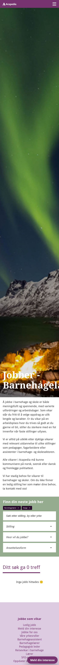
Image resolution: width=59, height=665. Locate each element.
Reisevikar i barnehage (29, 650)
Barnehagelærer (30, 643)
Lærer (29, 654)
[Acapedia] (9, 4)
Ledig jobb (29, 625)
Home (5, 398)
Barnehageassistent (29, 639)
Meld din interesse (29, 628)
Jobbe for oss (29, 632)
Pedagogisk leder (29, 646)
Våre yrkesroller (29, 635)
